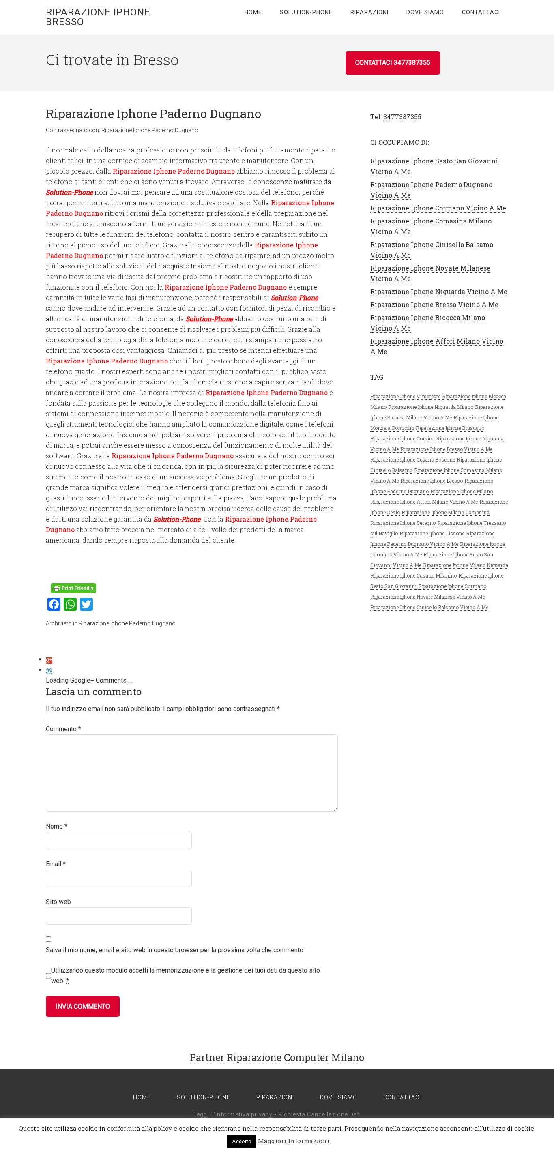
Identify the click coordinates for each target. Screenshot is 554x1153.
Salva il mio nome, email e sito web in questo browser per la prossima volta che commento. (175, 950)
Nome (56, 826)
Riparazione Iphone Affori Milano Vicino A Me (424, 501)
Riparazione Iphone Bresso (98, 17)
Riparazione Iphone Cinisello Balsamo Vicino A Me (429, 607)
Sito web (58, 902)
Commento (63, 729)
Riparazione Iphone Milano (461, 491)
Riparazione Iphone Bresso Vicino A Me (434, 304)
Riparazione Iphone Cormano (452, 586)
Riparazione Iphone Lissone (431, 533)
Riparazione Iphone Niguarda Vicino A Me (438, 291)
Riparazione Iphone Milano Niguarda (465, 565)
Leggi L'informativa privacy (233, 1114)
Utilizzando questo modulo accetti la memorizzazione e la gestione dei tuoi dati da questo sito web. (185, 975)
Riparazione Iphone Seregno (403, 523)
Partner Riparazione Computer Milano (277, 1057)
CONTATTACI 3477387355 (392, 63)
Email (56, 864)
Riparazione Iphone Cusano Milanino (413, 575)
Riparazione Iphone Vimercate (405, 396)
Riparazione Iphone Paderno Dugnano (149, 130)
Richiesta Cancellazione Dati (319, 1114)
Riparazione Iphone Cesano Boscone (412, 459)
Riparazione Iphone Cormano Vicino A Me (438, 208)
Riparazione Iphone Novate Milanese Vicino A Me (427, 596)
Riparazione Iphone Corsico (402, 438)
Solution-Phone (69, 192)
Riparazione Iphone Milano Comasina (446, 512)
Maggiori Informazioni (293, 1141)
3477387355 (402, 116)
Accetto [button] (241, 1141)
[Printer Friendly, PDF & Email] (73, 587)
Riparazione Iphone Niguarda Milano (430, 407)
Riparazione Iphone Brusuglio (450, 428)
